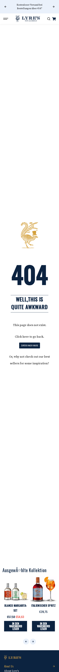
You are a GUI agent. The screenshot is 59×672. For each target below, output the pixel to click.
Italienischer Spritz (43, 606)
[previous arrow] (5, 7)
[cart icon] (54, 18)
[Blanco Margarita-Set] (15, 589)
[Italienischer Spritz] (43, 589)
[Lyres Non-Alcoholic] (28, 19)
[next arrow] (54, 7)
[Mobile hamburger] (6, 18)
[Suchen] (48, 18)
